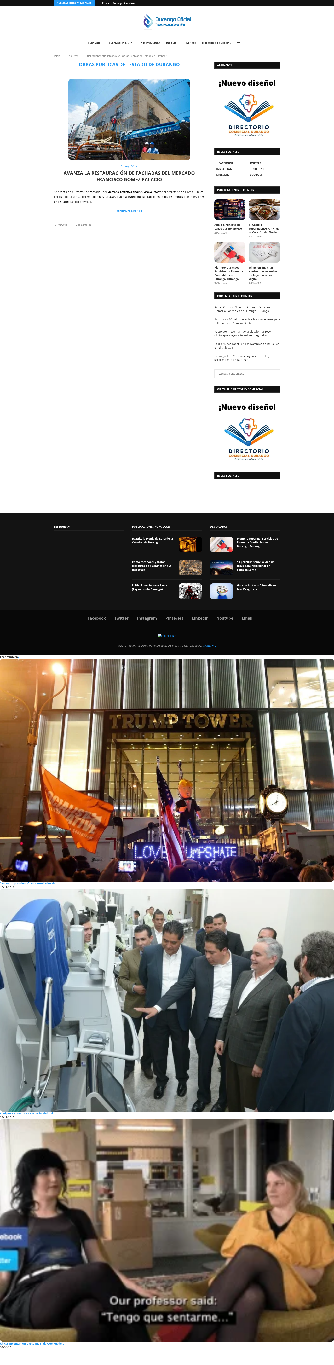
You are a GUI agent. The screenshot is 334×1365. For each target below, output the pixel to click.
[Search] (247, 43)
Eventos (190, 43)
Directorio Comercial (216, 43)
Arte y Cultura (150, 43)
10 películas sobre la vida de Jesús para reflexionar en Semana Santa (247, 321)
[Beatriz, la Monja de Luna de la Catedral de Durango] (190, 544)
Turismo (171, 43)
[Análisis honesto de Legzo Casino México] (229, 209)
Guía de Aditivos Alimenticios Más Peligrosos (256, 587)
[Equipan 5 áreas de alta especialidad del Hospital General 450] (167, 1000)
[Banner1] (247, 431)
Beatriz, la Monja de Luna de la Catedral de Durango (152, 540)
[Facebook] (264, 3)
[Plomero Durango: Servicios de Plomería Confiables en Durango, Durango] (229, 252)
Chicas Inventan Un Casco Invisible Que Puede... (32, 1343)
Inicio (57, 56)
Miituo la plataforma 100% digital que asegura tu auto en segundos (243, 333)
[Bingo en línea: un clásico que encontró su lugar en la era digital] (264, 252)
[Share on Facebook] (192, 224)
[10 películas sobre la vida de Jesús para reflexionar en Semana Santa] (221, 567)
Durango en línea (120, 43)
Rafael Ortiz (222, 307)
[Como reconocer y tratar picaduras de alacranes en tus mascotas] (190, 567)
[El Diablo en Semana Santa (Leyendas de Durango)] (190, 591)
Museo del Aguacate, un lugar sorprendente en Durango (243, 358)
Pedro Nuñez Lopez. (227, 344)
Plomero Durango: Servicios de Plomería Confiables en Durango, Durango (228, 273)
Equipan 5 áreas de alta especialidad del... (27, 1113)
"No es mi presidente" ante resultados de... (29, 883)
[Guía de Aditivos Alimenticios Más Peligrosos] (221, 591)
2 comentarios (83, 224)
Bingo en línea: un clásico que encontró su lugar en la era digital (263, 273)
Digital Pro (209, 645)
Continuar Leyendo (129, 211)
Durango (94, 43)
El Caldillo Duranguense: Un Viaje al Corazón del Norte (264, 228)
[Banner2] (247, 107)
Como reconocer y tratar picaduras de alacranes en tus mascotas (151, 565)
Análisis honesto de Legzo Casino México (228, 226)
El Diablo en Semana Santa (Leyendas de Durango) (149, 587)
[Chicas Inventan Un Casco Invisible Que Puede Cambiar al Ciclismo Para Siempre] (167, 1230)
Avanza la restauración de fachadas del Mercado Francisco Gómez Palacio (129, 176)
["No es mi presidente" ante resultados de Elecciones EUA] (167, 770)
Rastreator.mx (223, 331)
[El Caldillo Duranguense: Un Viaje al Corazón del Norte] (264, 209)
